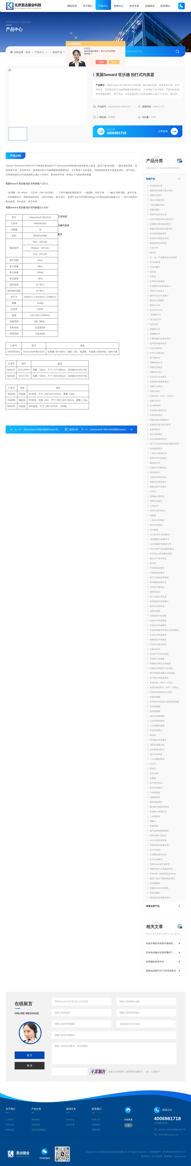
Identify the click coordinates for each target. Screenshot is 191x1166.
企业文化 (10, 1124)
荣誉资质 (10, 1130)
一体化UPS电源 (157, 520)
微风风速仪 (155, 592)
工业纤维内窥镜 (157, 721)
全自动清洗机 (156, 348)
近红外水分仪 (156, 310)
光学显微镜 (155, 706)
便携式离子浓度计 (158, 487)
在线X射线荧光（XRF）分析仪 (164, 687)
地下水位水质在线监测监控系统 (164, 444)
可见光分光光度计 (158, 377)
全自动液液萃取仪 (158, 439)
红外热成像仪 (156, 859)
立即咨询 (163, 131)
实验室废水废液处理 (159, 845)
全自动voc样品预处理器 (161, 553)
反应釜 (153, 272)
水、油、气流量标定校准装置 (163, 257)
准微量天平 (155, 334)
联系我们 (165, 6)
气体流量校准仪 (157, 205)
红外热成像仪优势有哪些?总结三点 (163, 952)
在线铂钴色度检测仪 (159, 381)
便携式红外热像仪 (158, 639)
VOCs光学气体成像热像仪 (162, 549)
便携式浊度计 (156, 195)
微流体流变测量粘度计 (160, 897)
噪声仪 (153, 252)
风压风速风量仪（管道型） (41, 1130)
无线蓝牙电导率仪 (158, 477)
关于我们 (88, 6)
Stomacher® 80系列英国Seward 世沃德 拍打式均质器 (50, 429)
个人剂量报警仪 (157, 759)
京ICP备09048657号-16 (174, 1152)
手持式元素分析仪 (158, 644)
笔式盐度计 (155, 472)
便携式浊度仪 (156, 501)
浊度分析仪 (155, 391)
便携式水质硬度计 (158, 482)
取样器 (153, 768)
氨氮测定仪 (155, 429)
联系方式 (96, 1119)
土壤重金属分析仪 (158, 854)
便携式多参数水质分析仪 (161, 190)
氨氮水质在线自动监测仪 (161, 229)
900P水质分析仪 (157, 510)
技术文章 (134, 6)
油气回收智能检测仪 (159, 830)
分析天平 (154, 248)
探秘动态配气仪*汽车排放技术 (161, 970)
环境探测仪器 (156, 186)
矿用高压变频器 (157, 281)
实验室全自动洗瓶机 (159, 888)
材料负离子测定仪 (158, 835)
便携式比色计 (156, 372)
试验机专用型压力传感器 (161, 668)
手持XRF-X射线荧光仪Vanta (163, 873)
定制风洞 (35, 1124)
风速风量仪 (155, 893)
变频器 (153, 515)
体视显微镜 (155, 697)
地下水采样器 (156, 754)
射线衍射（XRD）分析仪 (161, 682)
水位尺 (153, 764)
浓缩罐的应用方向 (155, 961)
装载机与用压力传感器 (160, 663)
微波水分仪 (155, 305)
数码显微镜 (155, 711)
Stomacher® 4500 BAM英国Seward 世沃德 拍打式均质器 (118, 429)
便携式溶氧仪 (156, 367)
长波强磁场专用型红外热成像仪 (164, 630)
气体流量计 (155, 267)
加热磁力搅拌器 (157, 496)
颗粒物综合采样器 (158, 243)
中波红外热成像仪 (158, 625)
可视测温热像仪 (157, 573)
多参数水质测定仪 (158, 811)
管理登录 (168, 1156)
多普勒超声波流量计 (159, 601)
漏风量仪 (35, 1119)
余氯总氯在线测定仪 (159, 420)
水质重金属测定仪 (158, 410)
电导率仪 (154, 324)
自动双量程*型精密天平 (160, 544)
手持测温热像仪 (157, 568)
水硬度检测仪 (156, 415)
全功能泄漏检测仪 (158, 233)
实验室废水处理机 (158, 616)
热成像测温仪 (156, 448)
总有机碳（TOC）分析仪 (161, 396)
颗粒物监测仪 (156, 802)
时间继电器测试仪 (158, 582)
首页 (28, 52)
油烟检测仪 (155, 797)
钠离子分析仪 (156, 386)
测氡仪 (153, 821)
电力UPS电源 (156, 525)
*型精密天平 (155, 315)
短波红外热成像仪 (158, 620)
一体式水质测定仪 (158, 453)
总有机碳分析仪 (157, 749)
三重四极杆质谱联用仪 (160, 338)
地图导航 (96, 1130)
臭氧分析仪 (155, 401)
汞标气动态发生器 (158, 214)
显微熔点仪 (155, 329)
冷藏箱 (153, 778)
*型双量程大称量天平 (159, 539)
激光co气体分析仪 (158, 558)
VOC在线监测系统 (158, 840)
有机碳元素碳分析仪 (159, 238)
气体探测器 (155, 792)
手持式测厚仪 (156, 730)
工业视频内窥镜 (157, 725)
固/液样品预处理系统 (159, 807)
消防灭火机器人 (157, 291)
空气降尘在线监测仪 (159, 678)
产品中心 (103, 6)
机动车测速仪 (156, 787)
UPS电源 (154, 530)
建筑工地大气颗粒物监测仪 (162, 878)
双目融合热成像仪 (158, 740)
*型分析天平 (155, 319)
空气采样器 (155, 262)
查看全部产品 (153, 906)
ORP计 (153, 491)
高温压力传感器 (157, 658)
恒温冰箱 (154, 773)
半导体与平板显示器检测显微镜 (164, 701)
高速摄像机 (155, 883)
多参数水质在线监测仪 (160, 224)
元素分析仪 (155, 649)
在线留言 (150, 6)
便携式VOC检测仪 (158, 458)
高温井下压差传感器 (159, 654)
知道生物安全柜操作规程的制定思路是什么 (164, 943)
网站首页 (72, 6)
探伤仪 (153, 735)
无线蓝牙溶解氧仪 (158, 467)
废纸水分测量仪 (157, 300)
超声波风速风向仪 (158, 343)
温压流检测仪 (156, 434)
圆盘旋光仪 (155, 463)
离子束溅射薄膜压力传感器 (162, 673)
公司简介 (10, 1119)
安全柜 (153, 563)
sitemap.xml (179, 1156)
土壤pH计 (154, 506)
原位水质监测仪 (157, 200)
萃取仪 (153, 276)
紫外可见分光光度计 (159, 295)
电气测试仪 (155, 358)
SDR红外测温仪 (157, 587)
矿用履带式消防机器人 (160, 286)
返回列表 (73, 429)
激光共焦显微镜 (157, 716)
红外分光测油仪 (157, 353)
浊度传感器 (155, 611)
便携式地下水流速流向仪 (161, 869)
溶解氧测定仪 (156, 362)
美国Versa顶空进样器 (160, 864)
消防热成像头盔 (157, 744)
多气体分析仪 (156, 783)
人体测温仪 (155, 816)
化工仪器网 (157, 1156)
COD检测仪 (155, 405)
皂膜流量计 (155, 209)
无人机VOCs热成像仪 (160, 534)
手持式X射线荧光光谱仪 (161, 692)
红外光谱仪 (155, 850)
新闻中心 (119, 6)
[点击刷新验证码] (98, 1072)
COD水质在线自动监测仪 (161, 219)
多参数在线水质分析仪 (160, 424)
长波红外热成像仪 (158, 635)
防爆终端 (154, 826)
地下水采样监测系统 (159, 577)
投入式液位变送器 (158, 596)
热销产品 (57, 52)
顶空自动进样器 (157, 606)
